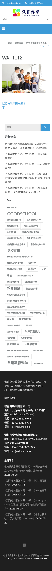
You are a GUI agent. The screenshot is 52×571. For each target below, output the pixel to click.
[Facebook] (24, 545)
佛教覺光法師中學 (34, 238)
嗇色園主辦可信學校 (15, 263)
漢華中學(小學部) (13, 332)
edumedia (12, 207)
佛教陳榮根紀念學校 (16, 244)
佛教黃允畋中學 (38, 244)
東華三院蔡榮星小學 (37, 313)
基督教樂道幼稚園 (14, 269)
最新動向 (19, 43)
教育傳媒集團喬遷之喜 (36, 43)
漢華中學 (28, 325)
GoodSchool (22, 213)
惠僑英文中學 (31, 282)
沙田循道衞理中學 (13, 325)
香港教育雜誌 (17, 363)
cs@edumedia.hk (13, 3)
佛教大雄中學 (12, 226)
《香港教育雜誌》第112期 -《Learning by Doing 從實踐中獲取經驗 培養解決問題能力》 (27, 178)
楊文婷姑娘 (25, 319)
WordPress (41, 558)
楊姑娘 (10, 319)
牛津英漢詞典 (32, 331)
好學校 (32, 269)
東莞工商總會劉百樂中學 (16, 301)
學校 (9, 275)
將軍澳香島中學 (13, 282)
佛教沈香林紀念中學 (30, 232)
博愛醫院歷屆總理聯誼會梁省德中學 (20, 257)
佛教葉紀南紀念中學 (14, 238)
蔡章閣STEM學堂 (26, 552)
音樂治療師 (30, 344)
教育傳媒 (14, 288)
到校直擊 (13, 250)
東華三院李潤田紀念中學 (16, 313)
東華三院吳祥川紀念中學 (16, 307)
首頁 (10, 43)
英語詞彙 (11, 338)
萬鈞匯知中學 (26, 338)
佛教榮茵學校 (12, 232)
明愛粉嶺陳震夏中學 (16, 294)
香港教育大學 (38, 350)
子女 (43, 269)
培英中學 (32, 263)
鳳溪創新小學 (38, 363)
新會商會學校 (32, 288)
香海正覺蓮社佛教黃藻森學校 (17, 350)
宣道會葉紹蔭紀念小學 (25, 276)
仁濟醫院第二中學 (34, 220)
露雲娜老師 (13, 344)
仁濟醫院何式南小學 (14, 220)
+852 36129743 (35, 3)
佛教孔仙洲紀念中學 (31, 226)
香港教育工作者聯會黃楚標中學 (18, 357)
